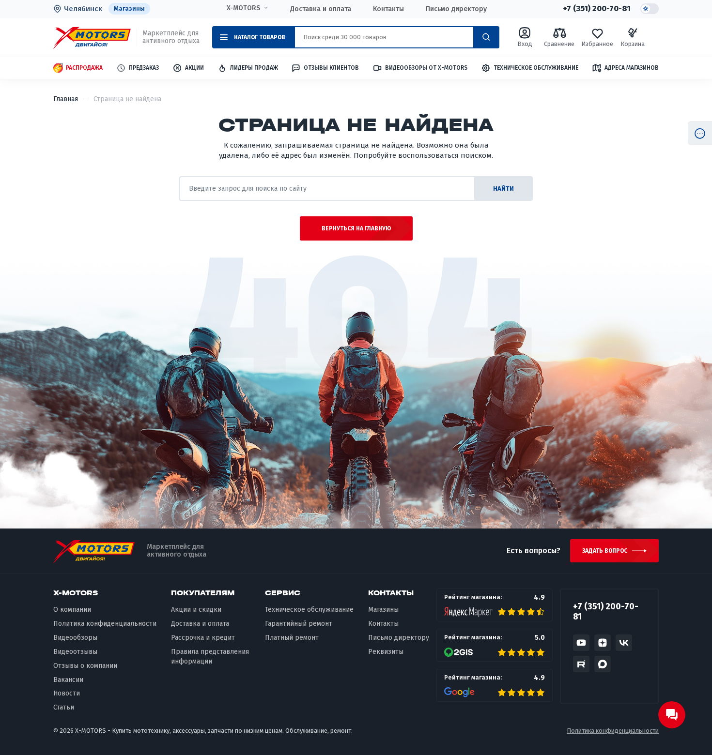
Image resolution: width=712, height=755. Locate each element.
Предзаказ (144, 67)
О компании (72, 609)
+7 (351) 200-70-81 (597, 9)
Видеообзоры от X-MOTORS (426, 67)
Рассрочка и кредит (203, 638)
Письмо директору (456, 9)
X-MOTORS (243, 8)
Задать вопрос (604, 550)
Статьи (63, 707)
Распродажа (84, 67)
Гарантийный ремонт (298, 623)
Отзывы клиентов (331, 67)
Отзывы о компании (85, 666)
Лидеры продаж (254, 67)
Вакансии (68, 680)
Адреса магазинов (631, 67)
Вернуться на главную (356, 228)
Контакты (388, 9)
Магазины (129, 8)
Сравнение (559, 43)
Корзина (632, 43)
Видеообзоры (75, 638)
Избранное (597, 43)
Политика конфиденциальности (104, 623)
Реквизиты (385, 652)
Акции (194, 67)
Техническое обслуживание (536, 67)
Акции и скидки (196, 609)
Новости (66, 693)
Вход (524, 43)
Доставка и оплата (320, 9)
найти (503, 188)
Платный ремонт (292, 638)
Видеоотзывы (75, 652)
